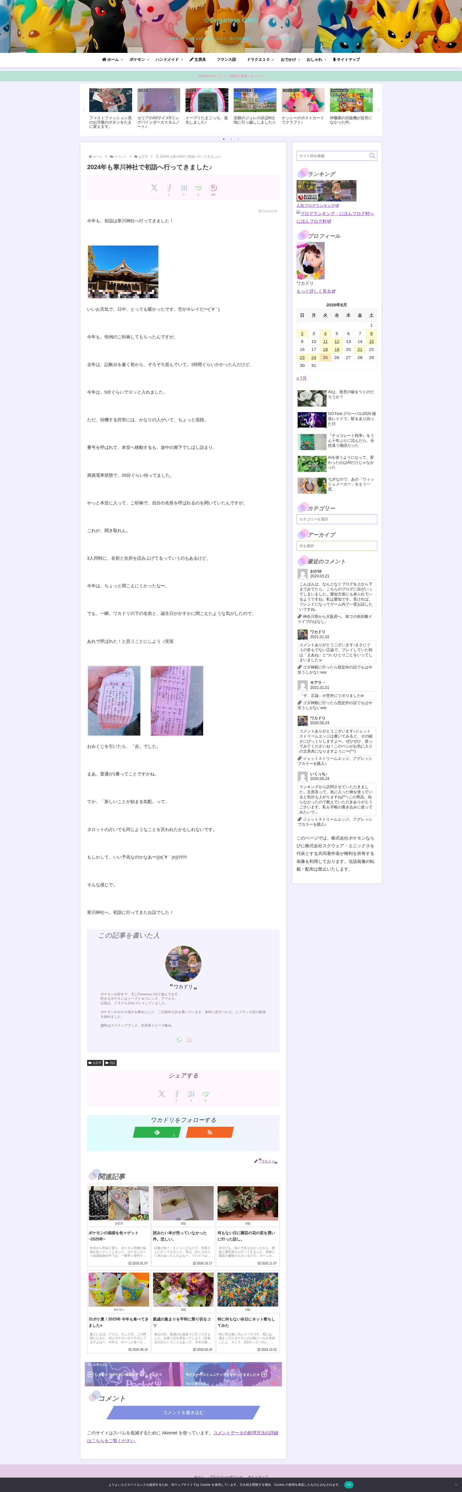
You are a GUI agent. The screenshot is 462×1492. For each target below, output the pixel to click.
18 (325, 349)
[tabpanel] (110, 109)
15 (371, 341)
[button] (372, 156)
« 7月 (301, 378)
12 (336, 341)
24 (313, 357)
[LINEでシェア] (198, 187)
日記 (112, 1063)
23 (302, 357)
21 (360, 349)
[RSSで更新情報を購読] (188, 1039)
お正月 (97, 1063)
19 (336, 349)
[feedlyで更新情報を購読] (178, 1039)
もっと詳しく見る (313, 291)
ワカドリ (183, 986)
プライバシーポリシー (226, 1477)
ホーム (199, 1477)
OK (348, 1484)
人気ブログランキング (315, 205)
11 (325, 341)
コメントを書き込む (183, 1412)
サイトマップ (258, 1477)
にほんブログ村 (311, 221)
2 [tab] (231, 139)
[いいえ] (456, 1484)
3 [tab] (238, 139)
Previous (83, 109)
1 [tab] (223, 139)
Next (378, 109)
